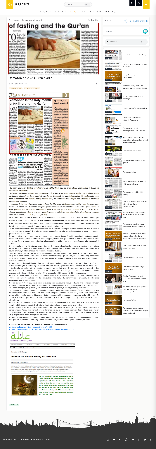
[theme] (132, 3)
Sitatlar (107, 12)
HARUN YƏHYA (22, 4)
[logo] (9, 4)
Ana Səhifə (44, 12)
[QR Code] (145, 21)
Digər (114, 12)
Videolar (83, 12)
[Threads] (151, 440)
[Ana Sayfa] (9, 20)
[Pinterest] (144, 439)
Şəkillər (100, 12)
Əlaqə (48, 440)
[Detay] (97, 84)
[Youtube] (114, 440)
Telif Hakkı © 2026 (9, 440)
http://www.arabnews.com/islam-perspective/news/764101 (30, 327)
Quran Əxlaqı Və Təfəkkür (31, 88)
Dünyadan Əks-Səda (16, 88)
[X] (130, 21)
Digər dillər (94, 20)
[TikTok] (138, 440)
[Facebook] (125, 21)
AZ (139, 3)
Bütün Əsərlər (55, 12)
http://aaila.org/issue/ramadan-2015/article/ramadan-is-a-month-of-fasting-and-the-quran (41, 329)
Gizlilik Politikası (23, 440)
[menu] (146, 4)
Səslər (92, 12)
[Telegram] (140, 21)
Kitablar (65, 12)
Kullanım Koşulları (37, 440)
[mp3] (145, 31)
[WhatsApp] (135, 21)
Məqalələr (74, 12)
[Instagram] (126, 439)
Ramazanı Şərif (14, 404)
